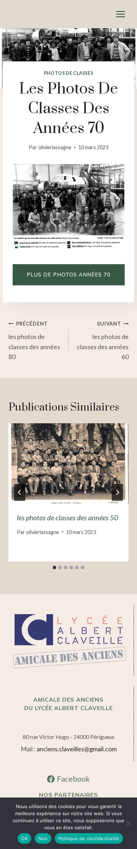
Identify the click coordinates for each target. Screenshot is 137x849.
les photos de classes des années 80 (34, 340)
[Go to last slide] (19, 492)
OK (24, 838)
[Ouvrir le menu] (120, 14)
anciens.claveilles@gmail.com (77, 749)
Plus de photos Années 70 (69, 274)
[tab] (54, 567)
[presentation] (68, 463)
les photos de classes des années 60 (103, 340)
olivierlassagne (54, 147)
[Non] (128, 823)
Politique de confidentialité (88, 838)
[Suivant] (117, 492)
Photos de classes (68, 73)
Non (43, 838)
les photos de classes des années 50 (67, 517)
